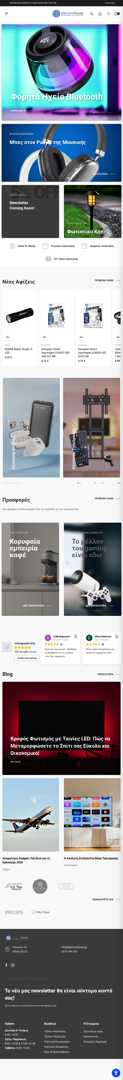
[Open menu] (6, 13)
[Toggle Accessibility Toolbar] (116, 1073)
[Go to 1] (27, 483)
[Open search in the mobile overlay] (92, 13)
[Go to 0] (10, 483)
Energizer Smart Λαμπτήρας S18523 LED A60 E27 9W (55, 353)
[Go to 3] (61, 483)
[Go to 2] (44, 483)
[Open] (108, 13)
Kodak (7, 345)
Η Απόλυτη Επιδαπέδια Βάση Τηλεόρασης (91, 858)
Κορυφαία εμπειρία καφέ (25, 548)
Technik (118, 345)
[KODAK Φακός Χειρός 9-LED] (19, 315)
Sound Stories (71, 865)
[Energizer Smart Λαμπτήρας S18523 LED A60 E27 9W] (56, 315)
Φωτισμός (15, 761)
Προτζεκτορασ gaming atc (87, 532)
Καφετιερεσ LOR (19, 532)
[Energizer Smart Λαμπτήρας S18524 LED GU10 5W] (93, 315)
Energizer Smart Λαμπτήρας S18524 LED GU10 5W (92, 353)
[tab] (88, 112)
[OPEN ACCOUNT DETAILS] (100, 13)
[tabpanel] (61, 72)
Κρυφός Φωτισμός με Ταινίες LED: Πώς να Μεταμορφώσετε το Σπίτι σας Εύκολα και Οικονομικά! (60, 746)
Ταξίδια (6, 869)
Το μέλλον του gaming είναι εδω (89, 548)
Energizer (45, 345)
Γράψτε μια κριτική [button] (27, 658)
